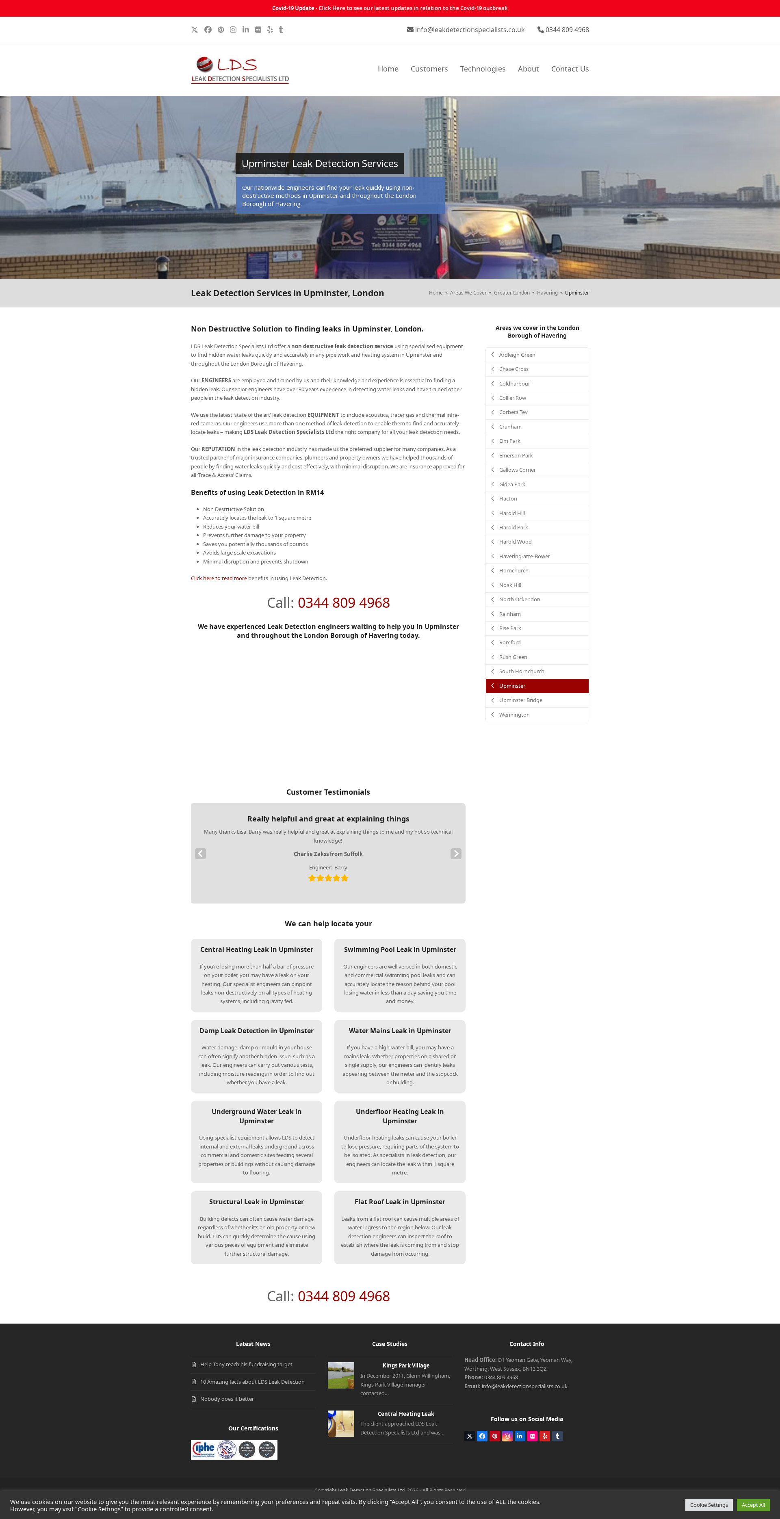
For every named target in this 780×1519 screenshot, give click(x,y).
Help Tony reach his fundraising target (246, 1364)
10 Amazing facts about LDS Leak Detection (252, 1381)
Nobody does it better (227, 1398)
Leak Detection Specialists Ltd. (372, 1490)
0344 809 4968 (567, 29)
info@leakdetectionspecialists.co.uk (470, 29)
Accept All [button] (753, 1504)
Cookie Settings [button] (709, 1504)
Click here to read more (219, 578)
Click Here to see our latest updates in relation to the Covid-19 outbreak (413, 8)
